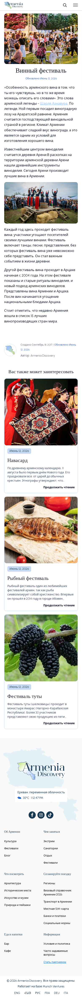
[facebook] (32, 815)
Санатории (51, 848)
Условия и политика (57, 943)
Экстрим (49, 841)
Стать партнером (55, 962)
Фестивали (11, 848)
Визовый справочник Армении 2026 (57, 892)
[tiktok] (49, 815)
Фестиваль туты (24, 696)
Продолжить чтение (59, 487)
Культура (10, 841)
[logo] (13, 5)
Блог (7, 855)
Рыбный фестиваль (28, 578)
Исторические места (17, 890)
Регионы (49, 883)
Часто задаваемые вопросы (56, 952)
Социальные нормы (57, 923)
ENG (17, 993)
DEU (57, 993)
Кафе (7, 950)
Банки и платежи (55, 915)
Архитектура (12, 883)
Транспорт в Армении (58, 901)
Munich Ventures (53, 986)
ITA (66, 993)
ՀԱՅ (27, 993)
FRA (47, 993)
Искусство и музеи (16, 897)
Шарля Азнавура (53, 103)
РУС (38, 993)
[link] (41, 435)
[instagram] (41, 815)
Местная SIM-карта (56, 908)
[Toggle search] (64, 5)
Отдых (48, 855)
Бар (6, 943)
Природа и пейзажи (17, 905)
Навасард (17, 460)
